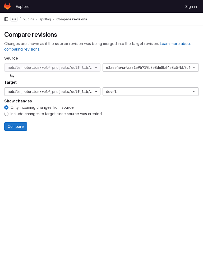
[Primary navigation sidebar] (6, 19)
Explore (23, 6)
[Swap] (11, 76)
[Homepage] (7, 6)
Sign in (191, 6)
